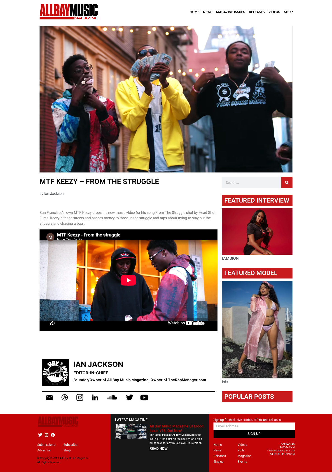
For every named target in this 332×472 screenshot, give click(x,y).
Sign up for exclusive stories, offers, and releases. (247, 420)
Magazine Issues (230, 12)
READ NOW (159, 448)
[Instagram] (46, 435)
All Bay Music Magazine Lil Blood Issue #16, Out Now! (176, 428)
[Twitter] (40, 435)
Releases (257, 12)
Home (194, 12)
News (207, 12)
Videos (274, 12)
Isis (225, 382)
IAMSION (230, 258)
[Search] (286, 182)
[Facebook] (53, 435)
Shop (288, 12)
